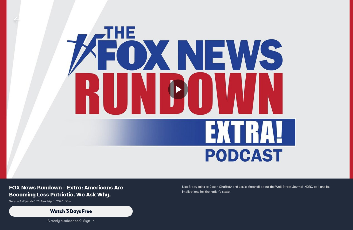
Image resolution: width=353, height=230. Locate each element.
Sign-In (88, 221)
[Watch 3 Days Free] (178, 89)
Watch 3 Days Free (71, 211)
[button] (17, 19)
